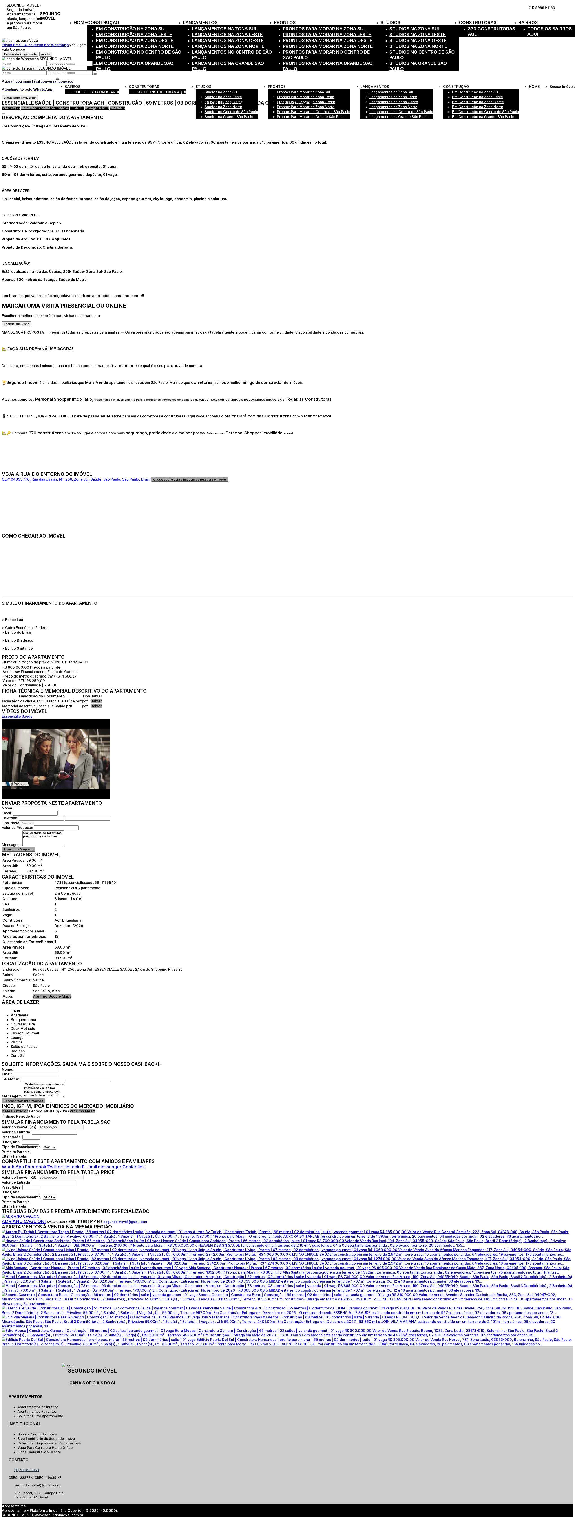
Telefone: (10, 818)
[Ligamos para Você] (20, 40)
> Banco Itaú (12, 619)
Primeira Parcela (16, 1152)
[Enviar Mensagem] (95, 74)
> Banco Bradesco (17, 640)
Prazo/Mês (11, 1137)
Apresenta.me (14, 1506)
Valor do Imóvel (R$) (19, 1127)
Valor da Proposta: (17, 827)
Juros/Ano (11, 1142)
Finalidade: (11, 823)
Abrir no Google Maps (52, 996)
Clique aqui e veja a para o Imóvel (190, 479)
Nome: (7, 808)
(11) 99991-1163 (542, 7)
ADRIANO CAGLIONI (24, 1221)
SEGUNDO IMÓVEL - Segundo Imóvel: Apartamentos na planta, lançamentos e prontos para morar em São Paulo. (24, 16)
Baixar (96, 701)
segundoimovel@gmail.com (125, 1222)
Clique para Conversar (20, 97)
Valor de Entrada (16, 1132)
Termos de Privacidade (20, 54)
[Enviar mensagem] (95, 64)
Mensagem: (12, 844)
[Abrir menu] (57, 77)
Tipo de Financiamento (22, 1147)
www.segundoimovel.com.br (59, 1515)
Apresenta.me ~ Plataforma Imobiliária (34, 1510)
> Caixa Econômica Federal (25, 627)
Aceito (45, 54)
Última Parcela (14, 1156)
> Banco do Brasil (17, 632)
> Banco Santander (18, 648)
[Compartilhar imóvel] (3, 113)
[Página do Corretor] (21, 1216)
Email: (7, 813)
